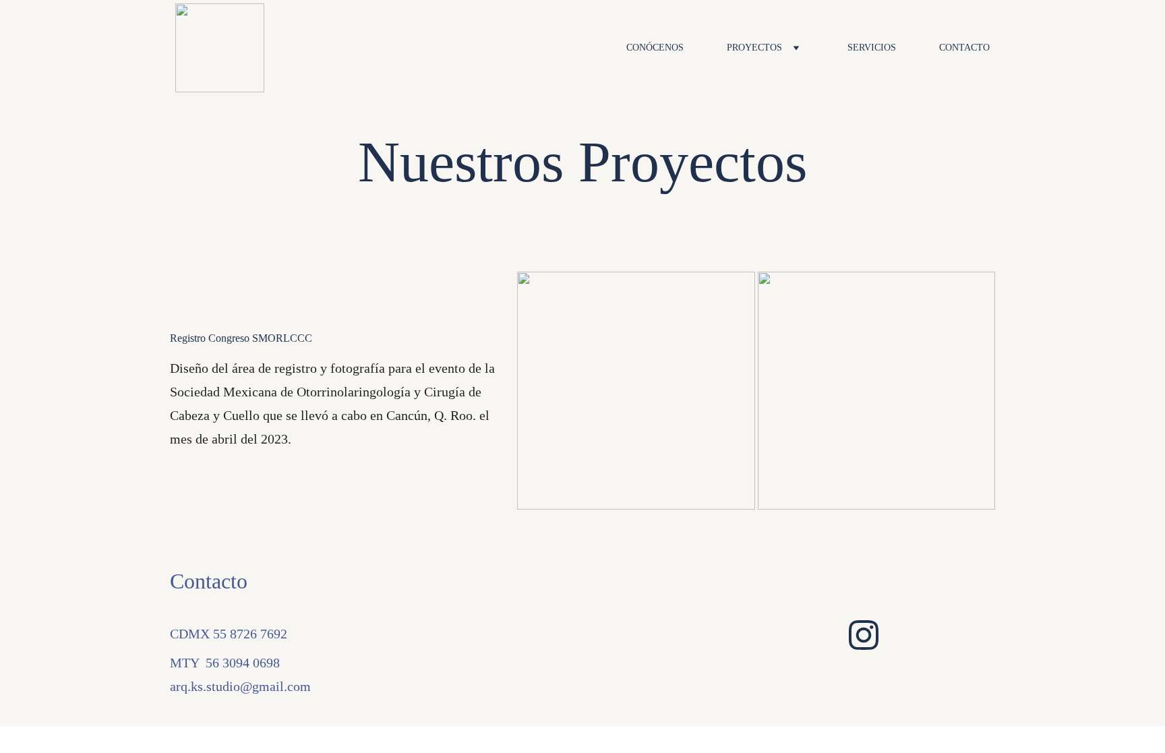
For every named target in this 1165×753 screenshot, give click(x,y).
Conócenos (655, 47)
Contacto (964, 47)
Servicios (871, 47)
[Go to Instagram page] (863, 635)
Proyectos (754, 47)
